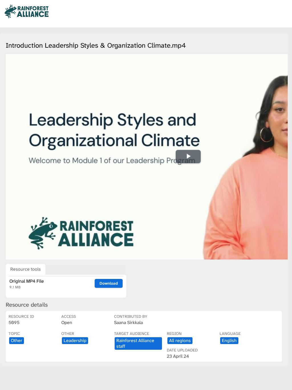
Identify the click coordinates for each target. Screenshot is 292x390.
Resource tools (25, 269)
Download (109, 283)
